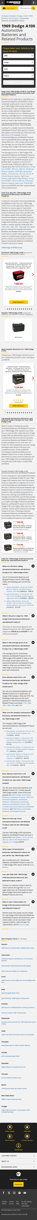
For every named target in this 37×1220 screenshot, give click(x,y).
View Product (18, 302)
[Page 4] (11, 309)
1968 (20, 227)
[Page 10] (23, 309)
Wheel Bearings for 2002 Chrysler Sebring (15, 1045)
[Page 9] (21, 309)
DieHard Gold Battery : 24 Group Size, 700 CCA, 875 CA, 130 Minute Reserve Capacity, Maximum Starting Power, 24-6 (23, 549)
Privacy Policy (4, 1203)
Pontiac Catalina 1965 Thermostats (13, 1013)
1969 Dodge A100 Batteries (11, 248)
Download (18, 1184)
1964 (3, 227)
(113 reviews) (18, 402)
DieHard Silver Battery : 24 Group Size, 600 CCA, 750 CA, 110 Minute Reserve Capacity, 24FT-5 (22, 538)
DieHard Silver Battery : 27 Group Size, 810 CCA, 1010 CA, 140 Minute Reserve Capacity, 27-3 (20, 756)
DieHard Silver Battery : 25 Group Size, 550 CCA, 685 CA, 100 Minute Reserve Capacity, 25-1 (20, 749)
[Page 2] (7, 309)
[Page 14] (31, 309)
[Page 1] (5, 309)
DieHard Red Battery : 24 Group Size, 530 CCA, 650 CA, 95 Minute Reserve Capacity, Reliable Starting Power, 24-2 (19, 740)
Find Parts (18, 82)
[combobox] (27, 8)
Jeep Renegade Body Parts (10, 993)
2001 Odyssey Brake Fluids (10, 1056)
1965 (7, 227)
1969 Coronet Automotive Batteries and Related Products (18, 806)
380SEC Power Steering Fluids (11, 1099)
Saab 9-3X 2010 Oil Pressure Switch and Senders (17, 1035)
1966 (12, 227)
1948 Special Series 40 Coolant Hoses (14, 1088)
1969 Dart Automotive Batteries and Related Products (17, 799)
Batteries (18, 113)
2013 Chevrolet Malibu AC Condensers (14, 971)
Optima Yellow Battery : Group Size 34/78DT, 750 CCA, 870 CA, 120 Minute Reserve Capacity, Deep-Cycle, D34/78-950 (17, 180)
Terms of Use (11, 1203)
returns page (24, 924)
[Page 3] (9, 309)
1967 (16, 227)
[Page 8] (19, 309)
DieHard (7, 135)
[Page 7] (17, 309)
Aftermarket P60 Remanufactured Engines (16, 966)
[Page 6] (15, 309)
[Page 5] (13, 309)
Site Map (17, 1203)
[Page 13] (29, 309)
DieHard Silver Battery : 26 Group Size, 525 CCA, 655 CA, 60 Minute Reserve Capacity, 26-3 (22, 526)
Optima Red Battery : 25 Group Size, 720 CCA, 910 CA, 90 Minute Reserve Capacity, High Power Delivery (19, 596)
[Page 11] (25, 309)
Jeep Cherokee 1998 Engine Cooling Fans (15, 998)
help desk (26, 888)
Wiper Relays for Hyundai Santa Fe (13, 1067)
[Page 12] (27, 309)
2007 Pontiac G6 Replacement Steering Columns (18, 1007)
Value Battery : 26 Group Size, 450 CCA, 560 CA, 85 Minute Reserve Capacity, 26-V (17, 839)
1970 (28, 227)
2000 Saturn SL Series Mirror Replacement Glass (17, 948)
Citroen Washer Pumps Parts (11, 1078)
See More (18, 291)
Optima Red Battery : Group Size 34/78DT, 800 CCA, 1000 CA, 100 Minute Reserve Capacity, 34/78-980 (18, 169)
